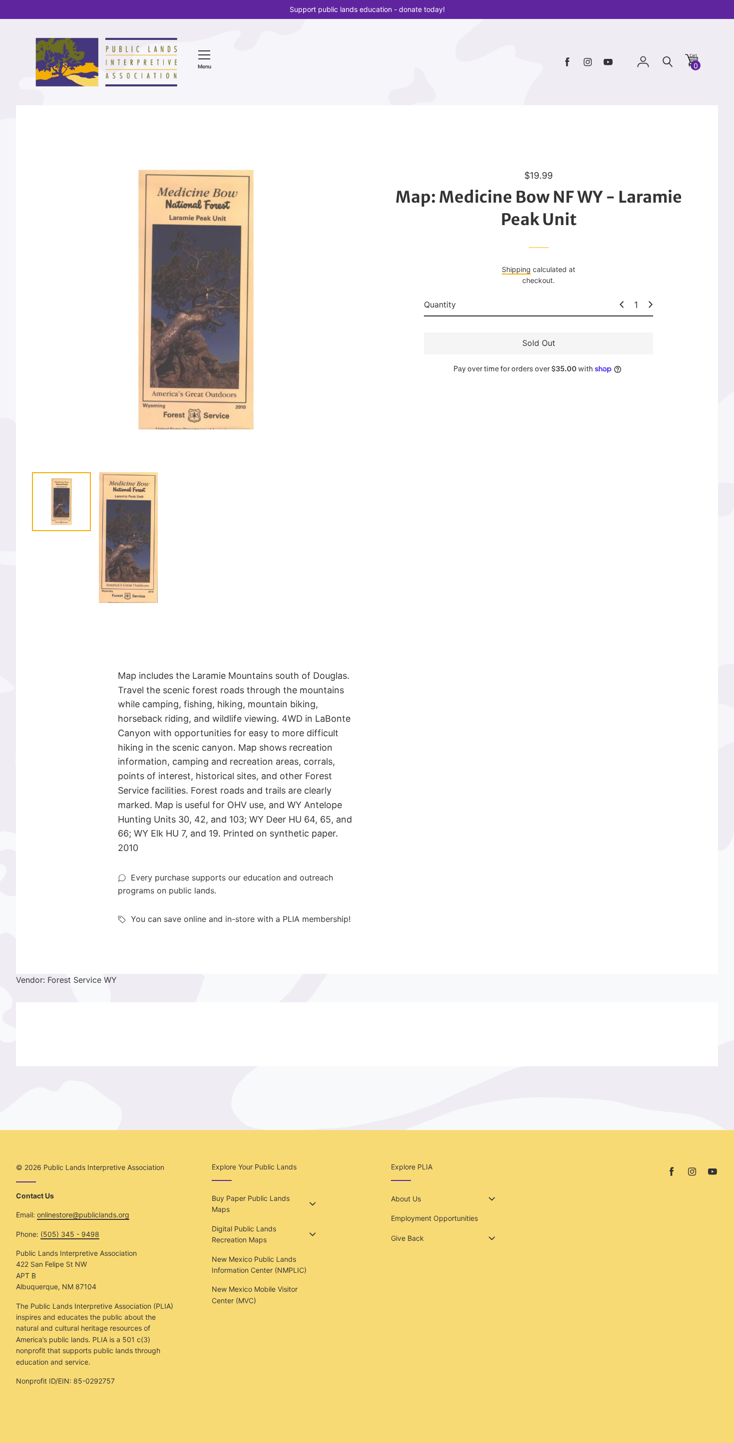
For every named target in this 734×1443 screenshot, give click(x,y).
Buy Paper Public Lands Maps (251, 1203)
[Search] (668, 62)
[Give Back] (492, 1238)
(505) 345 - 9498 (69, 1234)
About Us (406, 1198)
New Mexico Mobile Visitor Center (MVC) (255, 1294)
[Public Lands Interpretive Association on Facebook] (567, 62)
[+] (650, 304)
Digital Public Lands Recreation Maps (244, 1234)
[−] (621, 304)
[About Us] (492, 1199)
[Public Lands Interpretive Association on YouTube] (608, 62)
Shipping (516, 269)
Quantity (440, 304)
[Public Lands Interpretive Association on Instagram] (587, 62)
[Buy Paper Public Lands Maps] (313, 1204)
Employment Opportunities (434, 1218)
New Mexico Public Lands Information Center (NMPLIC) (259, 1264)
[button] (691, 63)
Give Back (407, 1238)
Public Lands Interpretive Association (103, 1167)
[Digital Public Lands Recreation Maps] (313, 1234)
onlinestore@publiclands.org (83, 1214)
